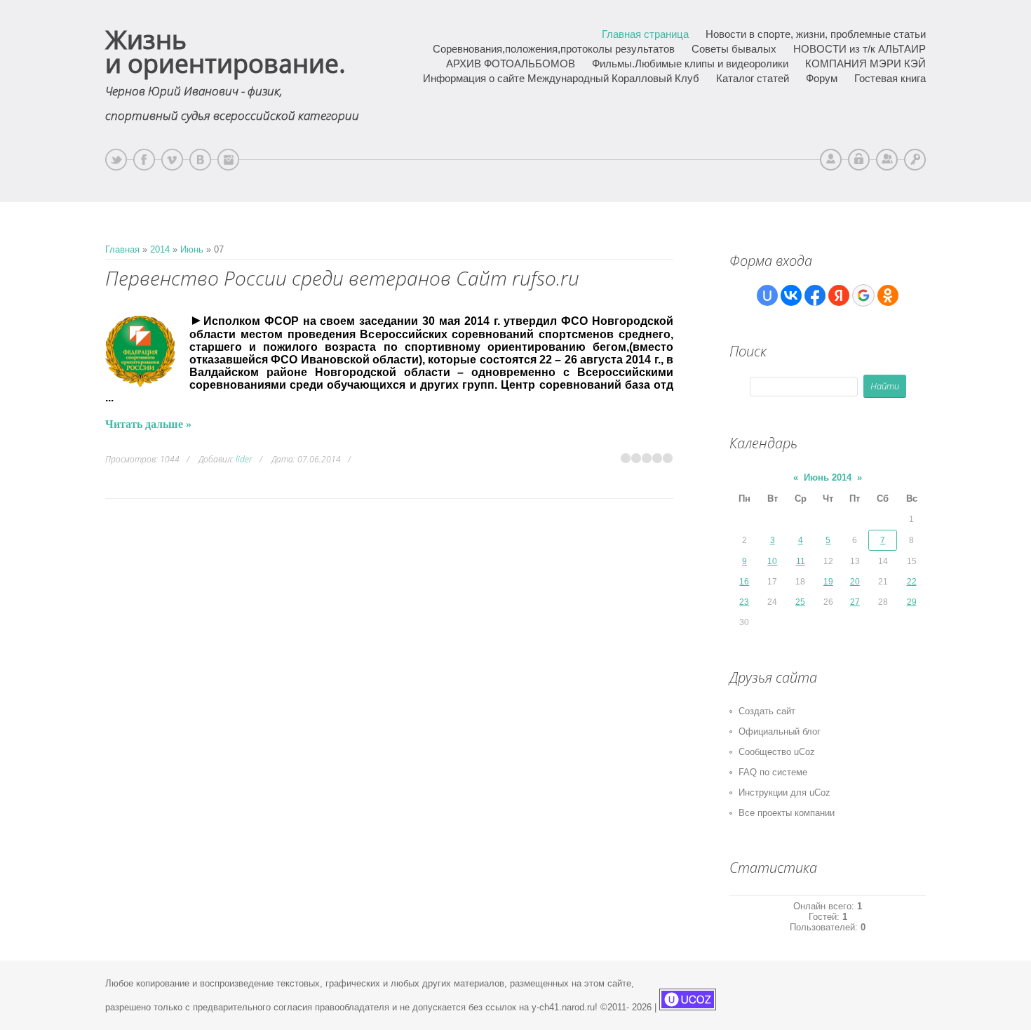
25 (800, 602)
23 (744, 602)
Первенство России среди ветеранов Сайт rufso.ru (342, 278)
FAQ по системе (773, 772)
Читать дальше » (148, 424)
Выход (859, 159)
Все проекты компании (787, 813)
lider (244, 459)
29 (912, 602)
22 (912, 582)
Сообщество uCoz (777, 752)
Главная (122, 249)
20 (855, 582)
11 (800, 561)
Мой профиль (831, 159)
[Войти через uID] (767, 295)
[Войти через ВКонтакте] (791, 295)
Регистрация (887, 159)
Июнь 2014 (827, 477)
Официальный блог (780, 731)
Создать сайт (767, 711)
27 (855, 602)
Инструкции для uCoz (784, 792)
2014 (160, 249)
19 (828, 582)
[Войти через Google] (863, 295)
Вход (915, 159)
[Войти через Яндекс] (838, 295)
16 (744, 582)
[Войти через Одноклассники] (887, 295)
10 (772, 561)
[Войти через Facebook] (815, 295)
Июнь (191, 249)
